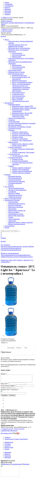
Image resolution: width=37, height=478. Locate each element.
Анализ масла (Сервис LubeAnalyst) (16, 439)
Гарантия (8, 445)
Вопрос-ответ (9, 447)
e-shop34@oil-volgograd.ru (9, 430)
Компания (8, 452)
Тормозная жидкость (26, 257)
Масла (3, 246)
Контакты (8, 457)
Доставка (8, 444)
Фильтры (17, 246)
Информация (9, 442)
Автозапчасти (9, 246)
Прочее (18, 250)
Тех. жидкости (24, 246)
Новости (7, 454)
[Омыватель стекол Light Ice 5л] (11, 305)
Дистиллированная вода (9, 255)
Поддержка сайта (6, 433)
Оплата (7, 449)
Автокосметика (11, 250)
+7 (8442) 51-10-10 (7, 17)
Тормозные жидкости (12, 257)
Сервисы (7, 437)
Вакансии (8, 456)
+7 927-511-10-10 (6, 31)
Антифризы (20, 255)
